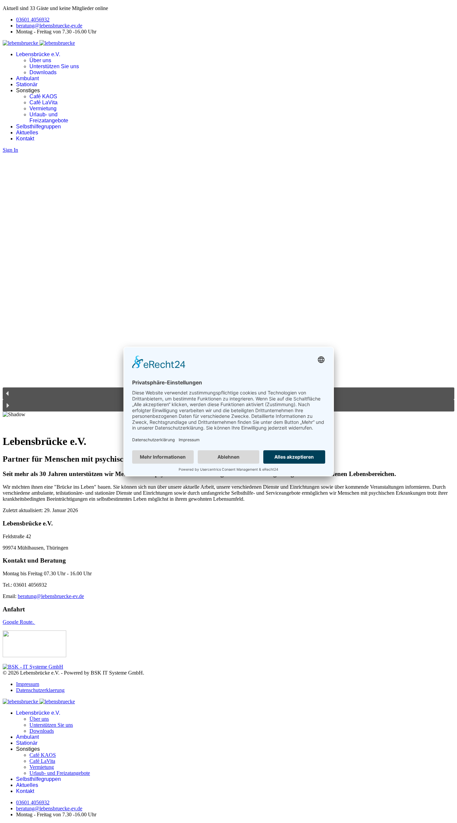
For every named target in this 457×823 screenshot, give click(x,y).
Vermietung (43, 108)
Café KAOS (43, 96)
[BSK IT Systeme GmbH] (33, 667)
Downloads (43, 72)
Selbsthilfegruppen (38, 126)
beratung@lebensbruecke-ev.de (49, 25)
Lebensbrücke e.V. (38, 54)
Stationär (26, 84)
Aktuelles (27, 132)
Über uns (40, 60)
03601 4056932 (33, 19)
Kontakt (25, 138)
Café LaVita (43, 102)
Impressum (27, 684)
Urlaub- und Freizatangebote (48, 117)
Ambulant (27, 78)
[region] (228, 290)
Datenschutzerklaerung (40, 690)
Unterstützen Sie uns (54, 66)
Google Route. (19, 622)
